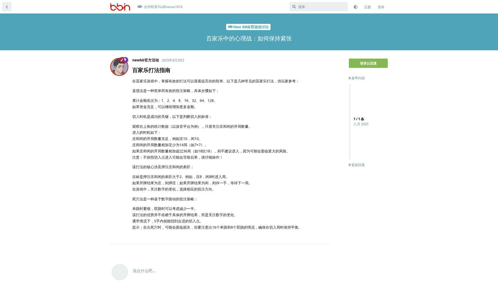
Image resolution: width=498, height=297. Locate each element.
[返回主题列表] (6, 6)
